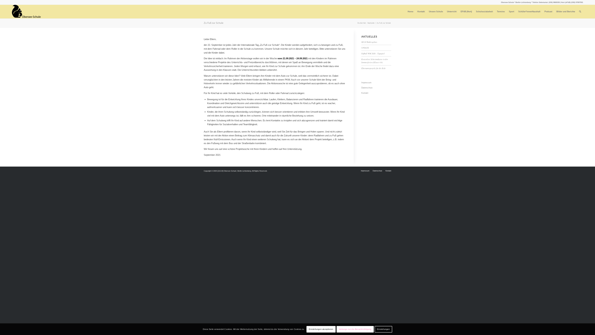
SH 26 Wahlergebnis (369, 42)
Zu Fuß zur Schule (213, 23)
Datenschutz (367, 88)
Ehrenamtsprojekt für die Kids (373, 68)
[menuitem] (410, 11)
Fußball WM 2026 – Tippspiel (373, 53)
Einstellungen (383, 329)
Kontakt (364, 93)
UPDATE (365, 47)
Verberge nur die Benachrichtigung (355, 329)
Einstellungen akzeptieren (321, 329)
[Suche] (580, 11)
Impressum (366, 82)
